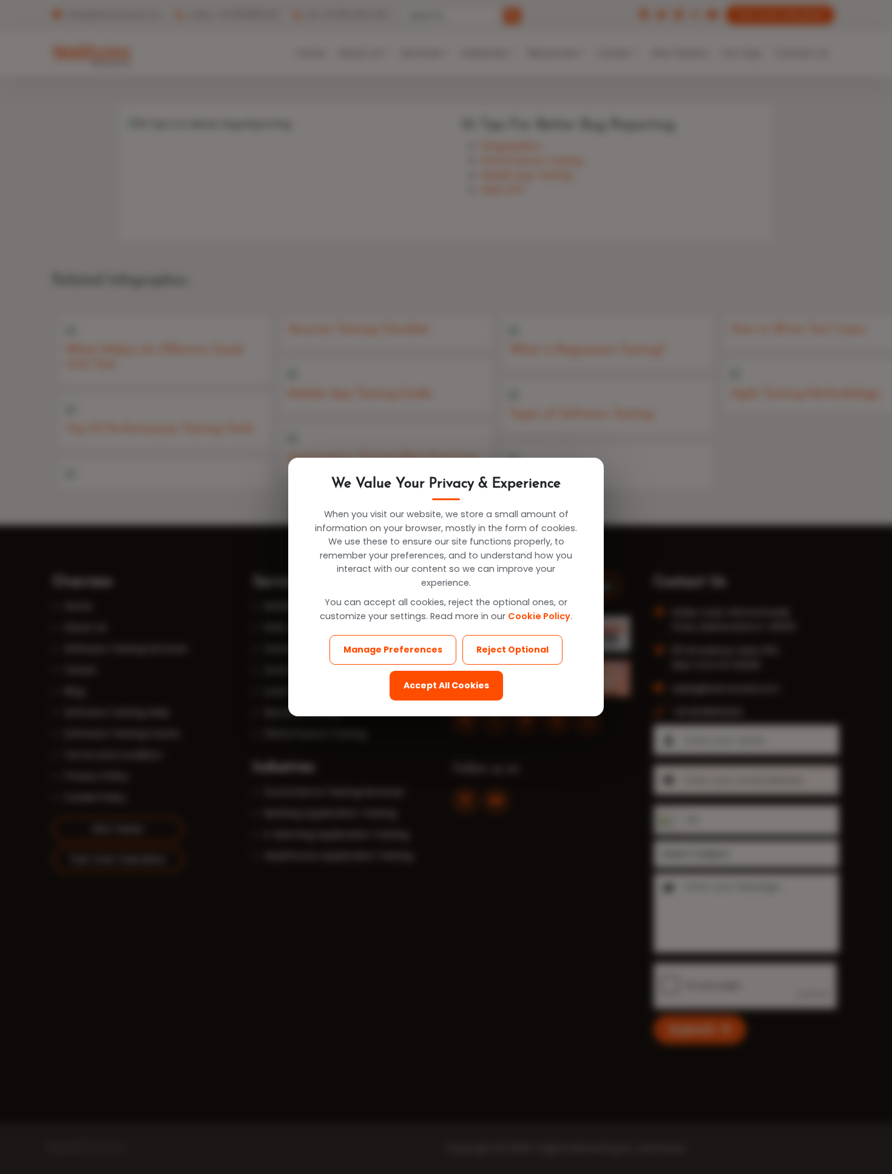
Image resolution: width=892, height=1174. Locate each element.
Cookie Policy (539, 616)
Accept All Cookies (446, 685)
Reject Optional (512, 649)
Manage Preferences (392, 649)
